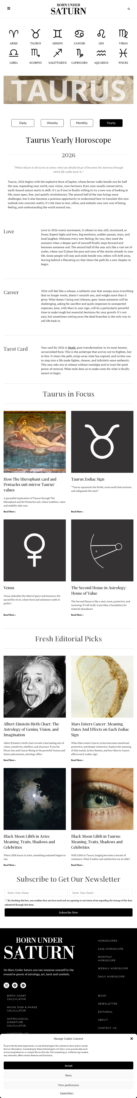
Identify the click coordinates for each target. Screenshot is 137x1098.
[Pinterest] (15, 985)
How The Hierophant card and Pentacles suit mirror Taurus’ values (30, 484)
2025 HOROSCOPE (110, 949)
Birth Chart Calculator (16, 997)
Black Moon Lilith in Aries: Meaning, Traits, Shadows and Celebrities (29, 841)
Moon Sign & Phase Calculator (22, 1009)
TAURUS (35, 43)
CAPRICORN (79, 63)
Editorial (105, 1012)
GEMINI (57, 43)
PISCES (123, 63)
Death (71, 348)
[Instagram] (6, 985)
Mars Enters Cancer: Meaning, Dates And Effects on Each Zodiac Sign (100, 729)
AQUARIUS (101, 63)
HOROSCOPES (108, 940)
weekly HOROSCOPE (113, 968)
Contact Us (107, 1028)
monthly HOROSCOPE (107, 959)
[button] (131, 1038)
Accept (69, 1065)
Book (102, 995)
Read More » (10, 511)
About (103, 1020)
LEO (101, 43)
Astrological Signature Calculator (18, 1022)
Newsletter (107, 1003)
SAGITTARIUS (58, 63)
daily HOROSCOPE (111, 976)
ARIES (14, 43)
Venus (9, 587)
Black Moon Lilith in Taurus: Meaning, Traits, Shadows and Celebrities (97, 841)
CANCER (79, 43)
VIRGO (123, 43)
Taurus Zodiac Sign (87, 479)
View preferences (68, 1085)
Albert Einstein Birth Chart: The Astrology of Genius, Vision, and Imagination (31, 729)
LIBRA (14, 63)
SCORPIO (35, 63)
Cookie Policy (66, 1093)
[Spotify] (23, 985)
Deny (68, 1075)
